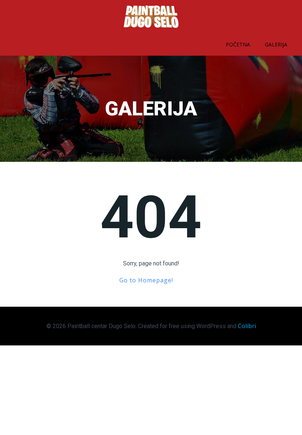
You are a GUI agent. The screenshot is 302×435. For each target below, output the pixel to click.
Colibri (247, 326)
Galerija (276, 44)
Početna (238, 44)
